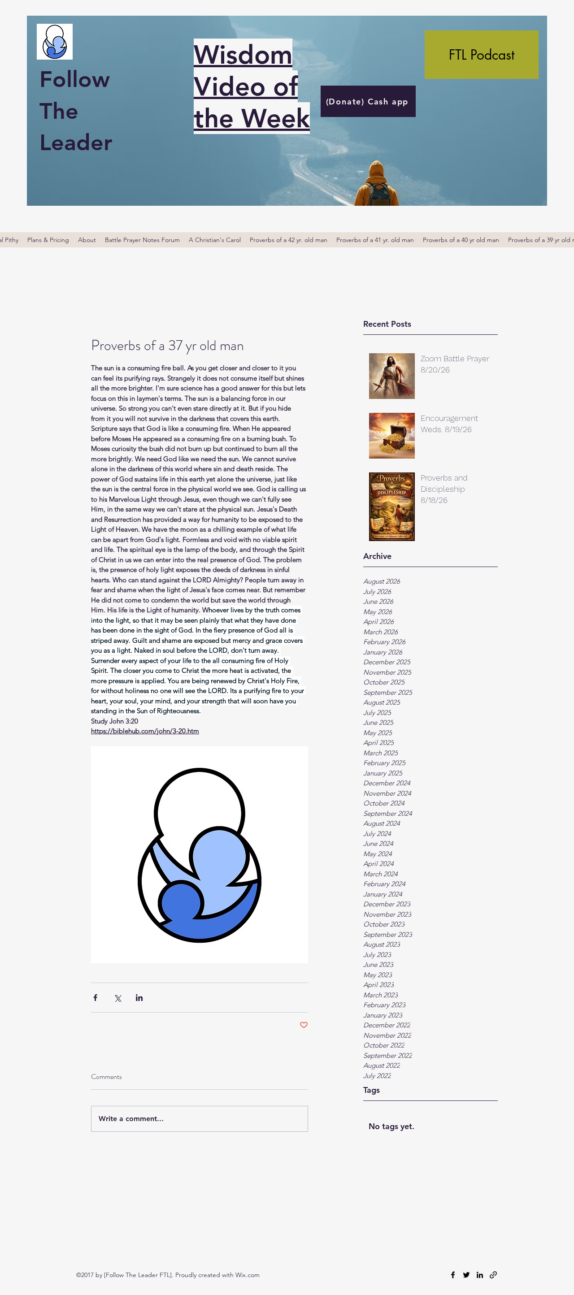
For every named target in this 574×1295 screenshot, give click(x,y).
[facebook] (452, 1274)
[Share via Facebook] (95, 997)
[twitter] (466, 1274)
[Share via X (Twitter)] (117, 997)
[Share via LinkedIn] (139, 997)
